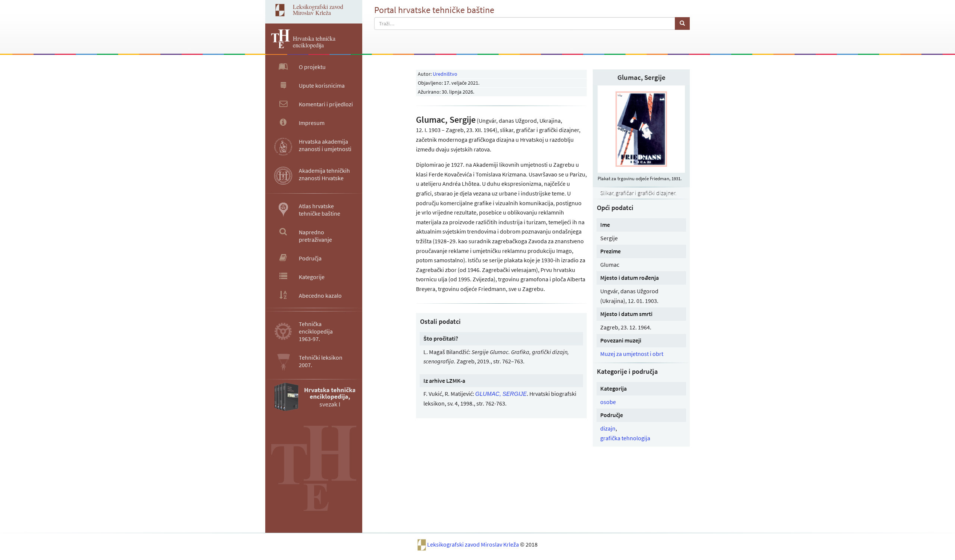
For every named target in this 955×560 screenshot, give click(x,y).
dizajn (608, 428)
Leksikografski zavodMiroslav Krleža (318, 9)
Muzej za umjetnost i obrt (631, 353)
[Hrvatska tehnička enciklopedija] (277, 46)
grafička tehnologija (625, 438)
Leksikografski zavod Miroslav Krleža (473, 544)
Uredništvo (445, 74)
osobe (608, 402)
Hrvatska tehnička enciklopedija (314, 41)
